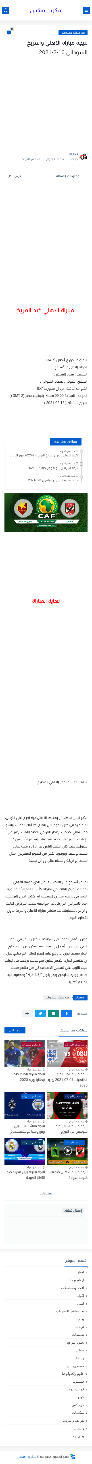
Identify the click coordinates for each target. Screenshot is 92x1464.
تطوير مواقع (75, 1342)
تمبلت (79, 1350)
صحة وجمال (75, 1366)
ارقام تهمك (76, 1280)
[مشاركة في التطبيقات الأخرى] (27, 1013)
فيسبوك (78, 1381)
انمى (80, 1303)
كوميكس (78, 1405)
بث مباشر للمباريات (73, 32)
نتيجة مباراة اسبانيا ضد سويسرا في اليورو (71, 1129)
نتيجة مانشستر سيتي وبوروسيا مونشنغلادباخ (27, 1129)
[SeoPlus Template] (72, 1457)
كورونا (79, 1397)
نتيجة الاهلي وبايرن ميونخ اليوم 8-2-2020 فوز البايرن (44, 455)
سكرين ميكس (46, 10)
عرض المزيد (15, 1030)
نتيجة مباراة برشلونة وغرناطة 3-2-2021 (52, 468)
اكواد (80, 1295)
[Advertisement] (46, 103)
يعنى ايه (78, 1436)
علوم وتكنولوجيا (73, 1373)
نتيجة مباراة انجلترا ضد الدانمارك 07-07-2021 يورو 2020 (68, 1079)
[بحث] (5, 10)
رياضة (80, 1358)
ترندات (79, 1327)
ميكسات (78, 1413)
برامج (80, 1319)
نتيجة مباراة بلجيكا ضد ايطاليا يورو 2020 (29, 1077)
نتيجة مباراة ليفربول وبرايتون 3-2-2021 (53, 480)
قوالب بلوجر (75, 1389)
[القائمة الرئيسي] (86, 10)
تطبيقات (78, 1334)
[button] (66, 1013)
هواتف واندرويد (73, 1420)
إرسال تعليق (73, 1210)
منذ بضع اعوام (67, 451)
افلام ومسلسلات (72, 1288)
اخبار (80, 1272)
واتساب (78, 1428)
